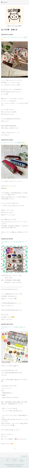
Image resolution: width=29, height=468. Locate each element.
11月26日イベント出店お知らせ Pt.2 (14, 242)
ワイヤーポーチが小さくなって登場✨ (14, 38)
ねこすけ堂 (11, 464)
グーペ (14, 466)
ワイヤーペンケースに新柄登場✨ (13, 143)
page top (24, 456)
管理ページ (19, 466)
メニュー (5, 2)
